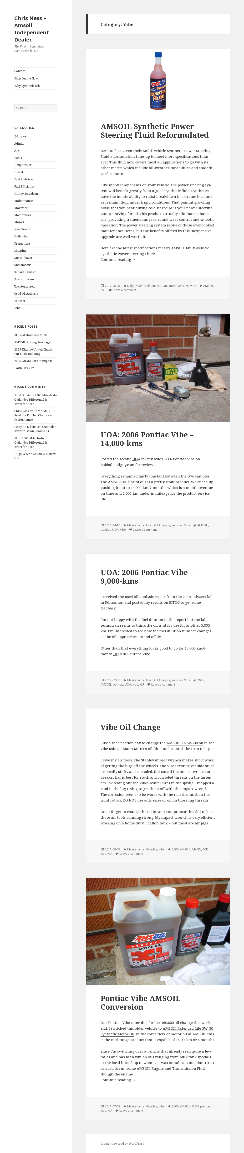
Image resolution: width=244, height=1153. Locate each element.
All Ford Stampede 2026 (30, 335)
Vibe (17, 308)
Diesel (18, 172)
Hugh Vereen (23, 454)
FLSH (195, 1106)
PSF (103, 290)
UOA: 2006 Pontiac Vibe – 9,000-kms (147, 576)
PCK (205, 849)
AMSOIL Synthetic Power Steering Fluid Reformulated (155, 130)
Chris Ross (21, 411)
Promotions (22, 243)
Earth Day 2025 (25, 368)
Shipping (20, 251)
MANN (196, 849)
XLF (142, 684)
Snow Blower (23, 258)
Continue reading (118, 259)
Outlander (21, 236)
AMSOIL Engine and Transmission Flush (172, 1068)
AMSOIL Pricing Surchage (32, 342)
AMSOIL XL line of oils (127, 481)
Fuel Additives (24, 179)
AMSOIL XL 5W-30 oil (185, 742)
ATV (17, 151)
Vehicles (19, 301)
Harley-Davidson (26, 194)
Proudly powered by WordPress (122, 1144)
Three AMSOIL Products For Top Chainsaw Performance (34, 415)
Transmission (24, 279)
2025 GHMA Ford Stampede (33, 361)
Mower (19, 222)
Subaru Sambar (25, 272)
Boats (18, 158)
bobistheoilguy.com (117, 464)
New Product (23, 229)
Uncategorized (24, 286)
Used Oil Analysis (26, 294)
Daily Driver (22, 165)
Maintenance (23, 201)
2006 (200, 680)
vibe (123, 530)
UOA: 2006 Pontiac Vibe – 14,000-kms (147, 439)
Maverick (21, 208)
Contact (19, 71)
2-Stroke (20, 136)
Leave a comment (124, 290)
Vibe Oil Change (131, 727)
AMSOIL (208, 286)
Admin (19, 144)
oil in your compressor (167, 811)
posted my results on (156, 602)
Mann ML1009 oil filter (142, 748)
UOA (115, 530)
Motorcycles (22, 215)
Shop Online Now (26, 78)
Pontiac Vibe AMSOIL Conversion (141, 1002)
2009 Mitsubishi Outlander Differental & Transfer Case (35, 399)
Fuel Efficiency (24, 186)
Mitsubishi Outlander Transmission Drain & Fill (35, 429)
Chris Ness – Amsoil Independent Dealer (31, 28)
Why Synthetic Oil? (27, 86)
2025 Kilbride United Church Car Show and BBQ (33, 351)
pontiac (106, 530)
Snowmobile (22, 265)
